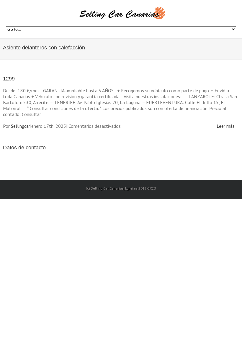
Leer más (226, 126)
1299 (9, 79)
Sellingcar (20, 126)
